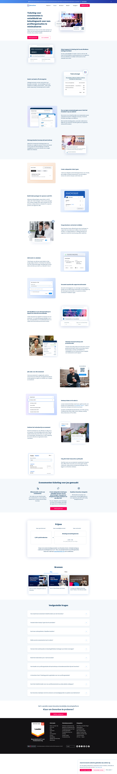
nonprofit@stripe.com (59, 551)
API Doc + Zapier (81, 737)
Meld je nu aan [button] (84, 5)
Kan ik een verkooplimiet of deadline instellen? (42, 631)
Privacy (51, 735)
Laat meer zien (98, 767)
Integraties (79, 723)
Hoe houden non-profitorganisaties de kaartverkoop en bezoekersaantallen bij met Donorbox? (54, 666)
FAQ (51, 732)
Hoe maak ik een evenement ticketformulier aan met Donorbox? (46, 613)
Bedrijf (67, 5)
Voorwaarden (53, 733)
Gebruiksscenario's (67, 723)
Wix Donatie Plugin (81, 730)
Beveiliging (52, 737)
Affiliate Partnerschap (55, 738)
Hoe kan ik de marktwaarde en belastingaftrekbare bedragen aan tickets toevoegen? (52, 649)
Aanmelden (84, 1)
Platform (48, 5)
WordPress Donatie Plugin (83, 725)
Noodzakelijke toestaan (98, 770)
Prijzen (54, 5)
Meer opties (108, 770)
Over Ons (52, 727)
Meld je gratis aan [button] (33, 37)
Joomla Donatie (80, 735)
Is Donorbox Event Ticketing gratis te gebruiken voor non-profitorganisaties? (50, 675)
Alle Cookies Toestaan (85, 770)
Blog (51, 572)
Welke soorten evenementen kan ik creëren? (41, 640)
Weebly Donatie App (81, 732)
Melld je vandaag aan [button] (58, 714)
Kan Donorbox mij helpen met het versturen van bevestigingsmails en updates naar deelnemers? (55, 693)
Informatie (52, 723)
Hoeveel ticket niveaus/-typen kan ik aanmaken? (42, 622)
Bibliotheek (52, 740)
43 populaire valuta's (79, 405)
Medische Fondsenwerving (68, 727)
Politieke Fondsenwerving (68, 725)
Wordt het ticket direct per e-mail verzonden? (42, 657)
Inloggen (75, 5)
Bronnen (61, 5)
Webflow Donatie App (82, 733)
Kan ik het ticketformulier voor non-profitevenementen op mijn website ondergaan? (52, 684)
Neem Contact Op (54, 725)
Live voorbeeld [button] (45, 37)
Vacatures (52, 730)
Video (66, 572)
